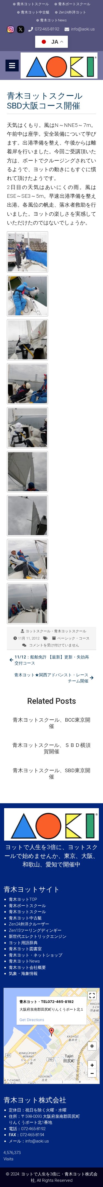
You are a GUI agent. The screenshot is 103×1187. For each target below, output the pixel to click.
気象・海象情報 (23, 973)
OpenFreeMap (70, 1081)
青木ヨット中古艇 (35, 12)
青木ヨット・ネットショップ (35, 955)
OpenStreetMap (89, 1081)
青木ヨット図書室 (25, 948)
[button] (51, 1032)
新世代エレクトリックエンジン (37, 936)
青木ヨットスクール (33, 4)
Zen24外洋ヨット (72, 12)
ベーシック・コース (73, 638)
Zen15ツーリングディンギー (35, 930)
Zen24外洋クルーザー (29, 924)
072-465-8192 (47, 29)
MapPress (56, 1081)
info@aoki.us (83, 29)
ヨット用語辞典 (23, 942)
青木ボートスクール (74, 4)
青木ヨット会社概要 (27, 967)
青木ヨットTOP (23, 899)
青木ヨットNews (53, 20)
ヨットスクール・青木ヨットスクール (56, 631)
